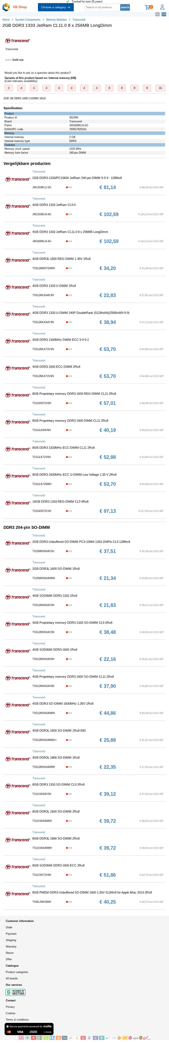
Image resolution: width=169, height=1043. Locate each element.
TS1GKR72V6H (41, 403)
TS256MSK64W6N (43, 578)
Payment (11, 933)
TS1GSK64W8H (42, 847)
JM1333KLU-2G (41, 187)
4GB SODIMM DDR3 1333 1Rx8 (54, 595)
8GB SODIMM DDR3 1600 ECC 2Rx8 (58, 865)
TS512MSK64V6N (43, 686)
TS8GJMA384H (41, 901)
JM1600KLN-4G (41, 241)
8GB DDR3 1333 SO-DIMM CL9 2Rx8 (58, 784)
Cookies (10, 1013)
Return (10, 952)
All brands (12, 978)
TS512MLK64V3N (43, 322)
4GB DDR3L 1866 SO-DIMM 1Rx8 (56, 757)
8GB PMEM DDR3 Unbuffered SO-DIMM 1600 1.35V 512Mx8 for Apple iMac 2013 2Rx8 (92, 892)
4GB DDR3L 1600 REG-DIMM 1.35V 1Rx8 (61, 258)
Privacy (10, 1006)
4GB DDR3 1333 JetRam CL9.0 (54, 205)
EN (164, 14)
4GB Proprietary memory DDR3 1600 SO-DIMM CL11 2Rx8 (73, 676)
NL (157, 14)
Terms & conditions (17, 1019)
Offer (9, 959)
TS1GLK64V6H (41, 430)
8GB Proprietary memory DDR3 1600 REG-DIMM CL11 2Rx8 (74, 393)
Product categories (17, 972)
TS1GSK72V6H (41, 874)
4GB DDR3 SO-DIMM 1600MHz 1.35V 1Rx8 (62, 703)
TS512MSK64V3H (43, 605)
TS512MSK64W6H (43, 713)
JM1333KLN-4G (41, 214)
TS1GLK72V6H (41, 457)
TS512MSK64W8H (43, 767)
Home (5, 19)
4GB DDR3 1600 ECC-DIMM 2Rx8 (56, 366)
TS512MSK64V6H (43, 659)
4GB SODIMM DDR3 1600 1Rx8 (54, 649)
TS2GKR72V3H (41, 511)
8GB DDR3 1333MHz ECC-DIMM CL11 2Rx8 (63, 447)
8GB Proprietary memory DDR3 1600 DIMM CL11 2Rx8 (70, 420)
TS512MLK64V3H (43, 295)
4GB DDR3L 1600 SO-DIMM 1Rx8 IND (59, 730)
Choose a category (54, 7)
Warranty (11, 946)
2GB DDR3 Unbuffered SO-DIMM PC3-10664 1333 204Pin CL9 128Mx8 (81, 541)
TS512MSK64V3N (43, 632)
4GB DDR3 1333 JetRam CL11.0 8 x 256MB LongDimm (70, 232)
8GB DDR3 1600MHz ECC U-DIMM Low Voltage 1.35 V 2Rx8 (74, 474)
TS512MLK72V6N (43, 376)
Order (9, 927)
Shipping (11, 940)
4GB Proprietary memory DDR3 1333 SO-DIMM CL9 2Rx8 (72, 622)
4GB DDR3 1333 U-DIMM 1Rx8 (54, 285)
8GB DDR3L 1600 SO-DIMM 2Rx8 (56, 811)
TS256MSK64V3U (43, 551)
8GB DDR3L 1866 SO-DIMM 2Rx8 (56, 838)
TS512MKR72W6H (43, 268)
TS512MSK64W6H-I (44, 740)
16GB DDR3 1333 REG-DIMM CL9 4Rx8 (60, 501)
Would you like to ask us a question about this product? (38, 72)
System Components (27, 19)
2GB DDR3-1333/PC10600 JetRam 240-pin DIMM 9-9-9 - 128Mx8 (77, 178)
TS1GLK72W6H (41, 484)
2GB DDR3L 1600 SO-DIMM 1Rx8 (56, 568)
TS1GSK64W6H (42, 820)
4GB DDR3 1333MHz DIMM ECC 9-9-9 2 (60, 339)
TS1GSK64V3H (41, 793)
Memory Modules (56, 19)
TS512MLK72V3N (43, 349)
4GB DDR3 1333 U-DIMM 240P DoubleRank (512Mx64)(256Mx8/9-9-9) (80, 312)
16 (160, 88)
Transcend (79, 19)
